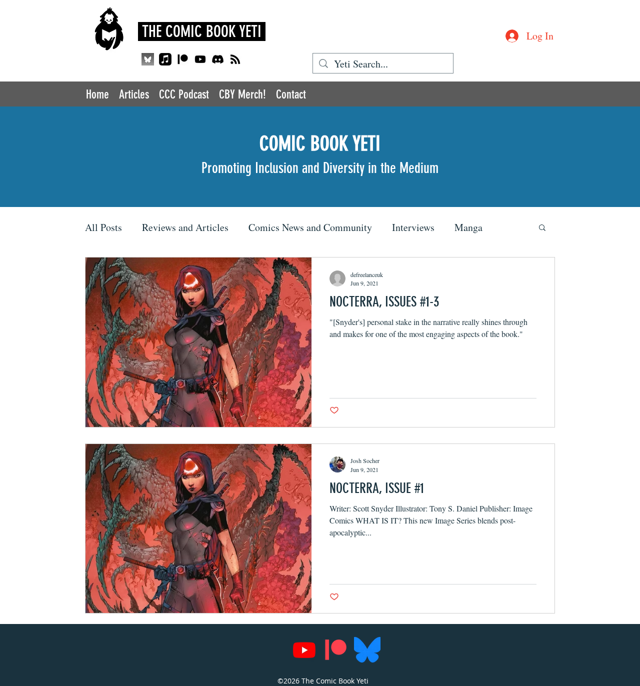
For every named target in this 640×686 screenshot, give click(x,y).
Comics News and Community (310, 227)
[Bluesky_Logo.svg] (367, 649)
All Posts (103, 227)
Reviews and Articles (185, 227)
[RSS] (235, 59)
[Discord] (218, 59)
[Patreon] (182, 59)
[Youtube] (200, 59)
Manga (468, 227)
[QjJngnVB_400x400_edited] (148, 59)
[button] (542, 228)
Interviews (413, 227)
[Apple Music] (165, 59)
